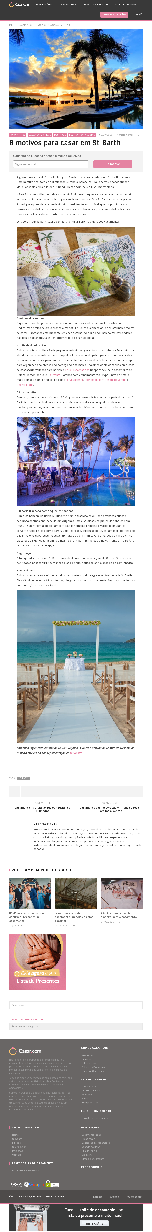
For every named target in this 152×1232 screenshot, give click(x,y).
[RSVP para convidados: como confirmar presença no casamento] (30, 893)
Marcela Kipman (125, 134)
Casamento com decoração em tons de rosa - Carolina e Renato (109, 808)
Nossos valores (90, 1055)
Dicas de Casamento (93, 1159)
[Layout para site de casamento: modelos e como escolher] (76, 893)
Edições (16, 1142)
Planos (85, 1098)
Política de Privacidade (94, 1067)
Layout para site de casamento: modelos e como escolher (74, 917)
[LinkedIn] (34, 855)
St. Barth (23, 778)
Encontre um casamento (95, 1118)
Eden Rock (91, 380)
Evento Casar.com (96, 4)
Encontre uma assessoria (25, 1170)
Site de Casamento (127, 4)
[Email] (41, 855)
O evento (17, 1139)
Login (139, 13)
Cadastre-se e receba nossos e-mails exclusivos (47, 155)
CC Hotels (76, 753)
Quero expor (19, 1146)
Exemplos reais (90, 1102)
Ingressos (17, 1151)
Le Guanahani (74, 380)
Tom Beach (106, 380)
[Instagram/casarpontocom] (80, 1174)
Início (12, 25)
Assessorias (67, 4)
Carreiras (86, 1059)
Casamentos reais (92, 1134)
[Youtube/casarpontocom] (83, 1174)
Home (15, 1134)
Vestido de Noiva (91, 1146)
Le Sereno (120, 380)
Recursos (87, 1094)
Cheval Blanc (25, 385)
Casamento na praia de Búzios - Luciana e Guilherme (42, 808)
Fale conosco (89, 1063)
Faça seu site (89, 1086)
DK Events (54, 375)
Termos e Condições (93, 1071)
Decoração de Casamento (96, 1142)
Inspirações (44, 4)
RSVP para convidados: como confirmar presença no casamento (28, 917)
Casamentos (25, 25)
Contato (16, 1154)
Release (98, 1196)
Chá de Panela (89, 1151)
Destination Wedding (82, 135)
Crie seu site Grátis (114, 14)
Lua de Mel (87, 1154)
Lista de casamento (92, 1090)
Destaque (60, 135)
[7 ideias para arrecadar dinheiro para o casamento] (122, 893)
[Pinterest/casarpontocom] (81, 1174)
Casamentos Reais (40, 135)
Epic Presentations (77, 370)
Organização (88, 1139)
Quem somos (135, 1196)
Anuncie (115, 1196)
